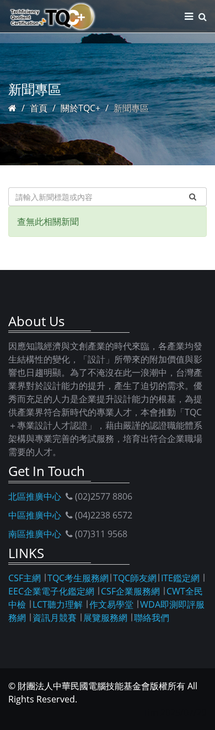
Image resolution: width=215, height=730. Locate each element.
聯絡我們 (151, 618)
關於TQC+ (80, 108)
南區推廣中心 (34, 534)
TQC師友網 (135, 578)
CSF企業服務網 (130, 591)
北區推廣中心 (34, 496)
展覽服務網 (105, 618)
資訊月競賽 (55, 618)
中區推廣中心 (34, 515)
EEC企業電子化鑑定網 (51, 591)
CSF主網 (24, 578)
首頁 (38, 108)
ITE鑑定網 (180, 578)
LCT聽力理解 (58, 604)
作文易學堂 (111, 604)
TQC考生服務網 (78, 578)
